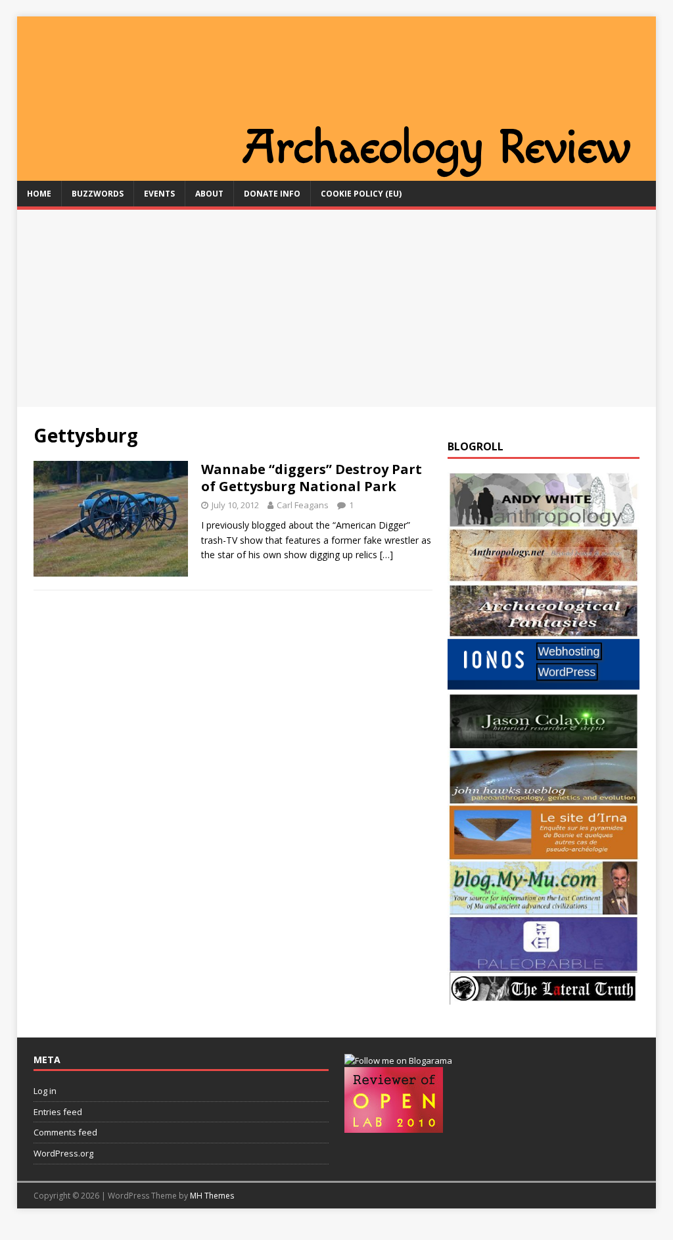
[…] (386, 554)
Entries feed (58, 1112)
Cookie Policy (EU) (361, 193)
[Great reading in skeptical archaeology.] (543, 996)
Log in (45, 1091)
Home (39, 193)
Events (159, 193)
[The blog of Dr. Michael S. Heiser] (543, 963)
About (209, 193)
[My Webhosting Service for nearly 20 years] (543, 686)
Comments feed (65, 1132)
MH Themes (212, 1195)
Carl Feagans (303, 505)
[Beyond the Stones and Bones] (543, 575)
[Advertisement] (337, 308)
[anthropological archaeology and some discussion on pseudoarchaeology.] (543, 519)
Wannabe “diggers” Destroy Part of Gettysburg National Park (311, 477)
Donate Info (272, 193)
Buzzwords (98, 193)
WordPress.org (63, 1153)
